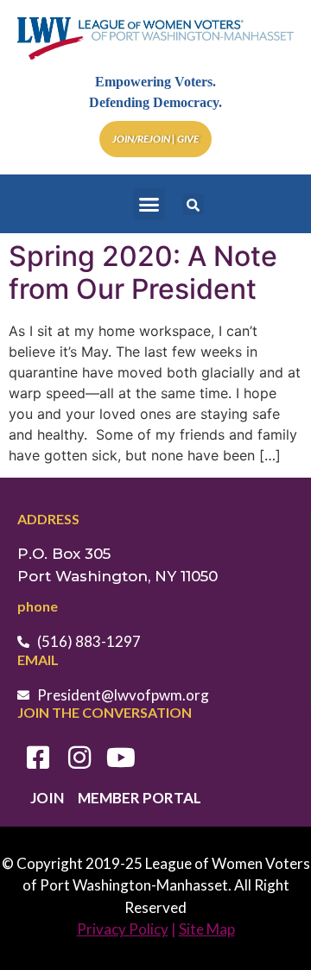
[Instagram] (79, 757)
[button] (149, 203)
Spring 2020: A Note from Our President (143, 272)
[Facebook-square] (38, 757)
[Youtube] (121, 757)
